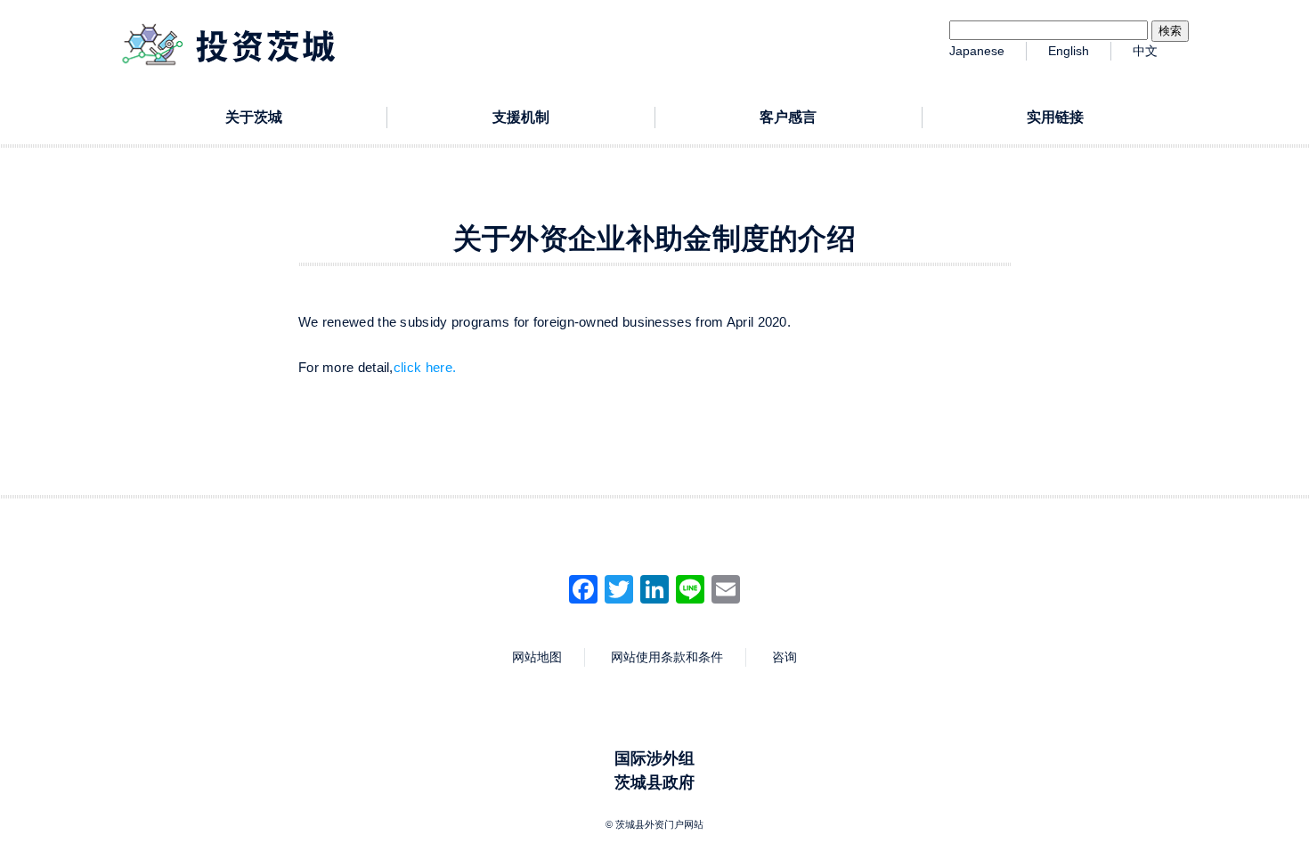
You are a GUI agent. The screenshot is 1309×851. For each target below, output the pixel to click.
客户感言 (788, 117)
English (1068, 51)
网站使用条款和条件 (667, 657)
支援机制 (520, 117)
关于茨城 (253, 117)
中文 (1145, 51)
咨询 (784, 657)
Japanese (976, 51)
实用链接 (1055, 117)
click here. (425, 367)
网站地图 (537, 657)
